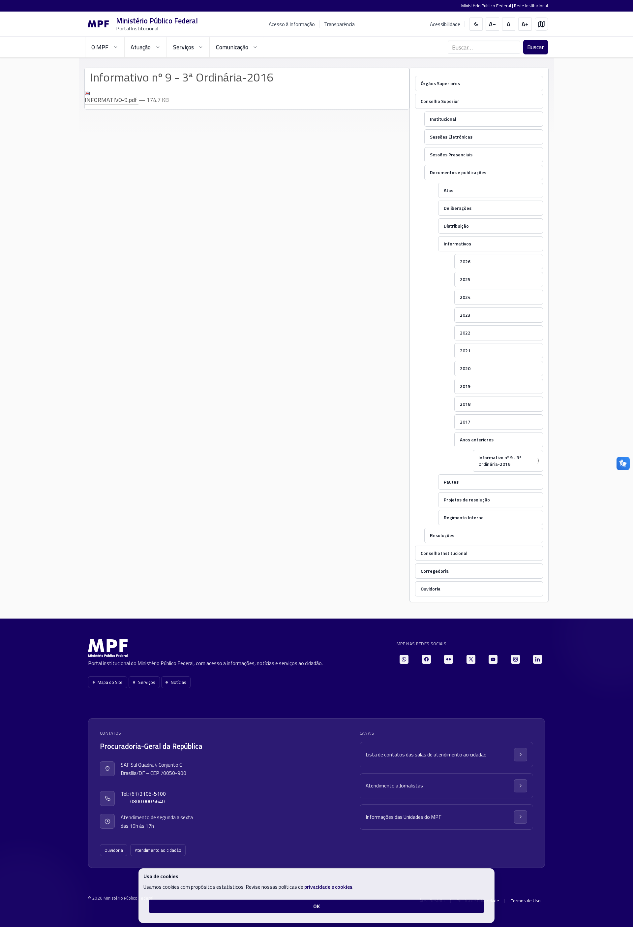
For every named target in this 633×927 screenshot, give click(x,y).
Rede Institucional (531, 5)
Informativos (457, 243)
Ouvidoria (430, 588)
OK (316, 906)
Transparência (339, 24)
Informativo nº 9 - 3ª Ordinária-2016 (499, 460)
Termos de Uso (526, 900)
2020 (465, 368)
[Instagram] (515, 659)
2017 (465, 421)
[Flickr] (448, 659)
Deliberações (457, 208)
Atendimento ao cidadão (158, 850)
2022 (465, 332)
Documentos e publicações (458, 172)
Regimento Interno (464, 517)
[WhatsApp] (404, 659)
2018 (465, 403)
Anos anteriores (477, 439)
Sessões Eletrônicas (451, 136)
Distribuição (456, 225)
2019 (465, 386)
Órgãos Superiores (440, 83)
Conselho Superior (440, 101)
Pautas (451, 481)
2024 (465, 297)
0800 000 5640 (147, 801)
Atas (448, 190)
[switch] (476, 24)
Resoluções (442, 535)
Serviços (146, 682)
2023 (465, 314)
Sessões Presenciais (451, 154)
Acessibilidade (445, 24)
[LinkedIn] (537, 659)
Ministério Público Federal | (487, 5)
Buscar (535, 47)
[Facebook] (426, 659)
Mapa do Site (110, 682)
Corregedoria (435, 570)
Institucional (443, 118)
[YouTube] (493, 659)
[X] (471, 659)
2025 (465, 279)
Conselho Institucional (444, 553)
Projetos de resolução (467, 499)
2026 (465, 261)
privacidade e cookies (328, 887)
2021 (465, 350)
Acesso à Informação (292, 24)
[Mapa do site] (541, 24)
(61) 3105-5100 (148, 794)
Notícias (178, 682)
